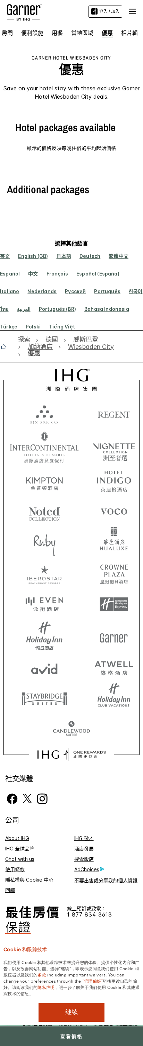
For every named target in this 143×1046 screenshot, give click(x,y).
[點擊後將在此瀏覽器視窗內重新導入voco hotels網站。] (114, 511)
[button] (132, 11)
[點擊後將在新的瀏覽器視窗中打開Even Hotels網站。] (44, 604)
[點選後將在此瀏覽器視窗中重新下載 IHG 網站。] (71, 380)
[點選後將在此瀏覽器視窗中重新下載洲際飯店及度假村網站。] (44, 447)
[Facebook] (12, 798)
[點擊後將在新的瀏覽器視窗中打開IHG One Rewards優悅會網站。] (71, 754)
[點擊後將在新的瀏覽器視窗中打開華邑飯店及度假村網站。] (114, 542)
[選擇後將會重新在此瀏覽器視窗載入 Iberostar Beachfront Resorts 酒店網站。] (44, 573)
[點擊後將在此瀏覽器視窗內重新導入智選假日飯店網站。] (114, 604)
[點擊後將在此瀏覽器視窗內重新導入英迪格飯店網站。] (114, 480)
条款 (41, 974)
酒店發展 (84, 848)
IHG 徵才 (84, 838)
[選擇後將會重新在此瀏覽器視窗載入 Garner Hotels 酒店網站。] (114, 635)
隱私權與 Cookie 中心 (29, 880)
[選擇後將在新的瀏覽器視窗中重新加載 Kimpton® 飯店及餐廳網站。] (44, 480)
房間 (7, 32)
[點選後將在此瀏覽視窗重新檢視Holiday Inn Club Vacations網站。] (114, 698)
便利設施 (32, 32)
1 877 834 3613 (89, 914)
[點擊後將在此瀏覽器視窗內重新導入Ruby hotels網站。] (44, 542)
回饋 (10, 890)
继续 (71, 1012)
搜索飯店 (84, 859)
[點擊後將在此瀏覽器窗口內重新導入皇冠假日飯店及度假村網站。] (114, 573)
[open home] (6, 346)
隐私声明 (45, 987)
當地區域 (82, 32)
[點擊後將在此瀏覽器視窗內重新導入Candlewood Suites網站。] (71, 729)
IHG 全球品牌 (19, 848)
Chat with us (19, 859)
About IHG (17, 838)
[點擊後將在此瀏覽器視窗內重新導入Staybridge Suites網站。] (44, 698)
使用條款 (15, 869)
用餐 (57, 32)
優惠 (107, 32)
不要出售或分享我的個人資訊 (105, 880)
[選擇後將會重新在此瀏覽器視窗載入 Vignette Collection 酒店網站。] (114, 445)
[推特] (27, 798)
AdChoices (86, 869)
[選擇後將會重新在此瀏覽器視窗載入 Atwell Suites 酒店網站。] (114, 667)
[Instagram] (42, 798)
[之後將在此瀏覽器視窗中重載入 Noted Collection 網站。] (44, 511)
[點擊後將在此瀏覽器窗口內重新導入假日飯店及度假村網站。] (44, 635)
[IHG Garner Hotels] (24, 12)
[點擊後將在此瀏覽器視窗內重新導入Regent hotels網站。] (114, 414)
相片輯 (129, 32)
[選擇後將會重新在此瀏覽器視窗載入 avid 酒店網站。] (44, 667)
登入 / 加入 (109, 11)
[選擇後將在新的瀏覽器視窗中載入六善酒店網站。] (44, 414)
